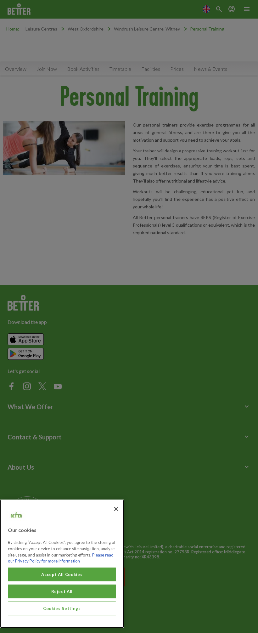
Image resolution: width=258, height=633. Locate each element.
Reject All (62, 591)
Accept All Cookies (61, 574)
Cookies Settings (62, 608)
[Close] (116, 509)
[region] (62, 564)
